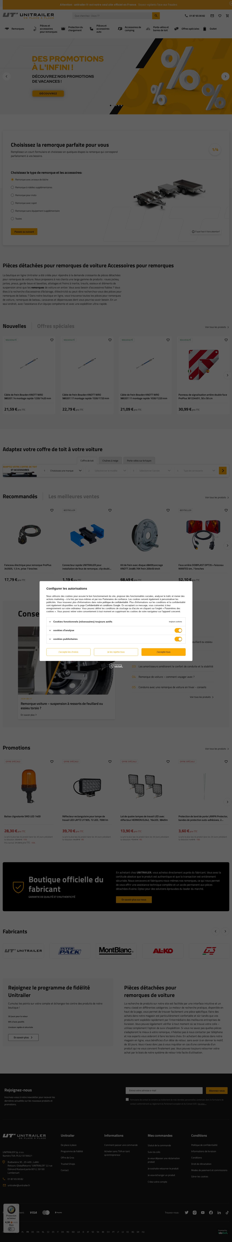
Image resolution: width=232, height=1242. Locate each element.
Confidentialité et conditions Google (102, 605)
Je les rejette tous (116, 652)
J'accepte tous (164, 652)
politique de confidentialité (115, 602)
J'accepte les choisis (68, 652)
